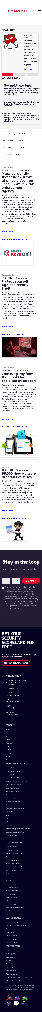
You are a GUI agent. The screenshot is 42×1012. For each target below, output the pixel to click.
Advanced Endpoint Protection (15, 771)
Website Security (11, 904)
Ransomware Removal (13, 802)
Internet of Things (11, 942)
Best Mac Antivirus (12, 857)
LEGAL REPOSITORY (13, 981)
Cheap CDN (9, 967)
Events (8, 740)
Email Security (7, 148)
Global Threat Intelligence (14, 778)
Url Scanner (9, 901)
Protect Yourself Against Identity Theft (15, 285)
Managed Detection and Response (16, 781)
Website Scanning (11, 939)
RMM (7, 815)
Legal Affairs (10, 746)
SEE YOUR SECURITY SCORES (16, 663)
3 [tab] (32, 74)
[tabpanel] (20, 53)
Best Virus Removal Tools (14, 853)
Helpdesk (9, 825)
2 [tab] (20, 74)
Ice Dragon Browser (12, 887)
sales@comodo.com (12, 701)
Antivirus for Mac (11, 870)
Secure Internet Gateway (13, 785)
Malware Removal (12, 897)
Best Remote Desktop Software (15, 832)
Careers (8, 753)
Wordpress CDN (11, 971)
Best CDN (9, 964)
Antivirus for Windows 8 (13, 864)
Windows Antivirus (12, 850)
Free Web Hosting (11, 974)
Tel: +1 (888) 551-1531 (12, 689)
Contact (8, 750)
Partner (8, 757)
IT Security (20, 141)
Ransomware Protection (13, 805)
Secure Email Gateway (13, 791)
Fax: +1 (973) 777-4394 (13, 696)
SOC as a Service (11, 839)
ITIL (7, 822)
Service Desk (10, 812)
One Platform (10, 768)
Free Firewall (10, 877)
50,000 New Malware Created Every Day (19, 475)
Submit (31, 580)
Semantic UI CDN (11, 957)
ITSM (7, 818)
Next (40, 53)
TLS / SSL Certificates (12, 922)
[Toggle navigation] (39, 11)
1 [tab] (7, 74)
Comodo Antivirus (11, 847)
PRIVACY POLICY (27, 977)
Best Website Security (12, 911)
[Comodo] (17, 11)
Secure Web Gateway (12, 788)
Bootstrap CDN (10, 954)
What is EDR (10, 774)
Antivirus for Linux (12, 874)
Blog (7, 736)
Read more (29, 70)
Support (8, 729)
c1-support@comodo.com (14, 708)
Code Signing (10, 932)
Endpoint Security (8, 134)
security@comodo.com (13, 714)
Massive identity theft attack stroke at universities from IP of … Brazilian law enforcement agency (18, 182)
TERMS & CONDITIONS (13, 977)
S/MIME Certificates (12, 936)
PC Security (20, 148)
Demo (8, 760)
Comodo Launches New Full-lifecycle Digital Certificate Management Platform (21, 104)
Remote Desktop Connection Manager (18, 829)
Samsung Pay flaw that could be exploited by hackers (19, 377)
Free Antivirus (10, 880)
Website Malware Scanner (14, 908)
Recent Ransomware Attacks (15, 808)
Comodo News (7, 141)
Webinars (9, 743)
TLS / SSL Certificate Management (16, 926)
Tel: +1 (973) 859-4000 (13, 692)
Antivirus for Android (12, 891)
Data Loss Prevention (12, 795)
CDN (7, 950)
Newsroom (9, 733)
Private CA (9, 929)
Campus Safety (10, 798)
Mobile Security (24, 134)
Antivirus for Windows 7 (13, 860)
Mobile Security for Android (14, 884)
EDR (7, 914)
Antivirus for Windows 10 (14, 867)
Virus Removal (10, 894)
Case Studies (7, 154)
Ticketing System (11, 835)
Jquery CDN (9, 960)
